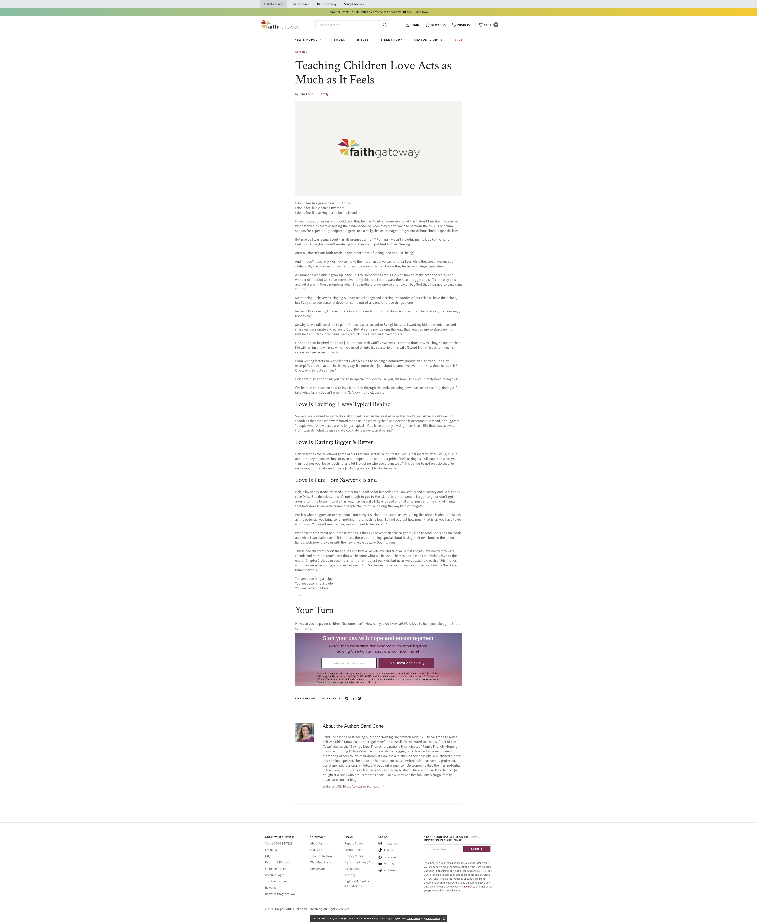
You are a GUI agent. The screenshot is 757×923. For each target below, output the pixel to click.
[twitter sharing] (353, 698)
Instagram (391, 843)
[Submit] (385, 25)
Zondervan (317, 869)
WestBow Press (320, 862)
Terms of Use (353, 850)
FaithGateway (273, 4)
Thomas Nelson (321, 856)
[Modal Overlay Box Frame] (378, 659)
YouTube (389, 864)
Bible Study (391, 39)
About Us (316, 843)
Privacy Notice (354, 856)
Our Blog (316, 850)
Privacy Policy (467, 886)
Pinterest (390, 870)
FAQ (267, 856)
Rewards (270, 887)
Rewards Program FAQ (280, 894)
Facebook (390, 857)
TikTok (388, 850)
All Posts (300, 51)
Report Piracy (353, 843)
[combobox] (352, 24)
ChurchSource (300, 4)
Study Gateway (354, 4)
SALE (458, 39)
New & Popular (308, 39)
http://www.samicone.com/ (363, 786)
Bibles (363, 39)
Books (339, 39)
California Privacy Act (358, 862)
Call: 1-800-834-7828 (278, 843)
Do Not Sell (352, 869)
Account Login (274, 875)
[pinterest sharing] (359, 698)
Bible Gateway (326, 4)
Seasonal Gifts (428, 39)
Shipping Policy (275, 869)
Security (349, 875)
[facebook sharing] (346, 698)
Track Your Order (276, 881)
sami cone (306, 94)
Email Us (271, 850)
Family (324, 94)
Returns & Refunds (277, 862)
